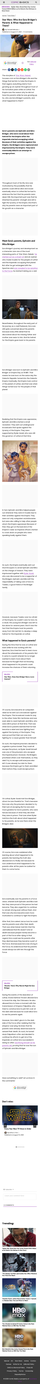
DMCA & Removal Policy (16, 1368)
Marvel (6, 1361)
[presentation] (20, 1115)
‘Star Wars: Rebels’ (23, 75)
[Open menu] (4, 2)
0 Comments (27, 32)
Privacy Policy (12, 1371)
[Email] (28, 69)
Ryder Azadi (28, 573)
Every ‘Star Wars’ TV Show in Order (17, 1129)
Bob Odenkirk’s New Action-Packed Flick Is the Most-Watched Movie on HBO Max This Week (17, 1350)
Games (8, 1364)
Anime (26, 1361)
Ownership (29, 1371)
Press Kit (30, 1368)
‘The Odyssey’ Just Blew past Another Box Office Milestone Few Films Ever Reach (19, 1274)
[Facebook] (9, 69)
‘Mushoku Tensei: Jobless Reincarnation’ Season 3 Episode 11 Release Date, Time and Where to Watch (19, 1299)
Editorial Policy (29, 1364)
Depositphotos (20, 1374)
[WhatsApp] (25, 69)
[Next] (34, 1125)
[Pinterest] (18, 69)
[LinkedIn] (15, 69)
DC (12, 1361)
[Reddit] (22, 69)
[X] (12, 69)
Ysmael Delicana (12, 30)
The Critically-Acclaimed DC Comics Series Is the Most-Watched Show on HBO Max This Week (18, 1325)
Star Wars (18, 1361)
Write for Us (17, 1364)
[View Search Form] (36, 2)
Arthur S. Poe (13, 1133)
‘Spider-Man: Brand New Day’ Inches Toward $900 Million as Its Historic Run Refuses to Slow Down (19, 1249)
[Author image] (3, 29)
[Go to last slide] (5, 1125)
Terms (21, 1371)
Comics (33, 1361)
